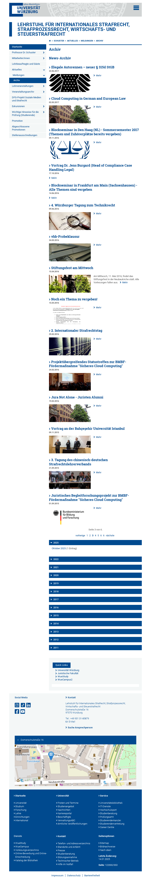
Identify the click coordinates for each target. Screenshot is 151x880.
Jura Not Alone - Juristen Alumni (77, 397)
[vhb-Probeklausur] (70, 260)
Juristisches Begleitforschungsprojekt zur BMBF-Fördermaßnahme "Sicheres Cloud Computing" (89, 497)
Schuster (59, 41)
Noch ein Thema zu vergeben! (74, 299)
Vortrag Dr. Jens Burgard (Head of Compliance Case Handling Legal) (90, 167)
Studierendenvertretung (112, 823)
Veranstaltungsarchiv (23, 91)
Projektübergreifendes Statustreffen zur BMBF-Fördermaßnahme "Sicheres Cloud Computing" (87, 364)
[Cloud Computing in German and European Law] (70, 122)
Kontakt (72, 697)
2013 (56, 631)
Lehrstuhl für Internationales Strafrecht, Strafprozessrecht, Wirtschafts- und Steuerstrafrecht (73, 29)
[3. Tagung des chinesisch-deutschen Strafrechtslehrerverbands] (70, 488)
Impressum (57, 875)
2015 (56, 615)
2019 (56, 583)
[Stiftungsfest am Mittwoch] (70, 291)
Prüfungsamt (107, 816)
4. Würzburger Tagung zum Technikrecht (83, 205)
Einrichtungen (22, 816)
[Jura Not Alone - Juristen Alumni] (70, 421)
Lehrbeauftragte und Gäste (26, 63)
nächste (110, 535)
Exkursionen (18, 106)
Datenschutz (73, 875)
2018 (56, 591)
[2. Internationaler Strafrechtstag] (70, 354)
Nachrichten (64, 809)
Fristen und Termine (68, 802)
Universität (21, 802)
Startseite (17, 46)
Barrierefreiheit (92, 875)
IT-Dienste (105, 806)
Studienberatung (108, 813)
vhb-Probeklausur (65, 236)
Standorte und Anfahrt (69, 847)
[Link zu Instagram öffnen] (17, 705)
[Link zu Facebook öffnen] (17, 711)
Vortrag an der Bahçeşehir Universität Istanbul (88, 428)
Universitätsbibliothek (111, 802)
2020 (56, 575)
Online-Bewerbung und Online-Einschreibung (31, 855)
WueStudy (20, 843)
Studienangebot (66, 806)
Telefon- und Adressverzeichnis (74, 843)
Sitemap (104, 843)
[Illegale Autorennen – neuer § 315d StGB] (70, 91)
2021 (56, 567)
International (21, 820)
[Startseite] (50, 41)
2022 (56, 559)
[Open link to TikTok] (23, 705)
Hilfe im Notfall (65, 864)
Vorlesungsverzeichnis (27, 850)
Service (104, 795)
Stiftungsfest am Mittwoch (72, 268)
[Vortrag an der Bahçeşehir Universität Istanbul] (70, 452)
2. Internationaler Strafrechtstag (76, 330)
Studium (19, 806)
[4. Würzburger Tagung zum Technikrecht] (70, 229)
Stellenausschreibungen (24, 135)
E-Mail (72, 721)
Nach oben (105, 850)
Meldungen (18, 75)
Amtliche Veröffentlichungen (72, 823)
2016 (56, 607)
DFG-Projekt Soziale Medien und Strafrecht (26, 99)
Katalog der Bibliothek (26, 860)
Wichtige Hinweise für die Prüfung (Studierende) (25, 113)
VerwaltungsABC (66, 820)
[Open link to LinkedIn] (28, 705)
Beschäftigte (64, 816)
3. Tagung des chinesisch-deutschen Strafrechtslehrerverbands (78, 462)
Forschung (20, 809)
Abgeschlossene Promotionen (20, 128)
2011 (56, 648)
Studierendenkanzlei (110, 820)
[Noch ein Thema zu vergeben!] (70, 323)
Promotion (17, 120)
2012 (56, 639)
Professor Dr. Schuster (24, 52)
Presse (61, 850)
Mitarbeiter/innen (21, 58)
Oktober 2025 (59, 548)
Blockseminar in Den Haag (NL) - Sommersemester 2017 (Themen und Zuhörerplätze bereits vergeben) (94, 132)
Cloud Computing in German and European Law (88, 98)
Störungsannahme (67, 857)
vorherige (80, 535)
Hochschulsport (108, 809)
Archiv (16, 80)
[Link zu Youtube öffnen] (23, 711)
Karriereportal (65, 813)
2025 (56, 542)
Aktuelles (17, 69)
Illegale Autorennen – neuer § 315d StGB (82, 67)
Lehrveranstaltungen (22, 86)
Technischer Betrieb (68, 860)
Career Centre (107, 827)
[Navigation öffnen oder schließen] (136, 8)
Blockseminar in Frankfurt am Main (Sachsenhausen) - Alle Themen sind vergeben (93, 187)
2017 (56, 599)
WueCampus (22, 846)
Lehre (18, 813)
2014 (56, 623)
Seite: (101, 865)
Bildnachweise (107, 846)
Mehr (98, 75)
